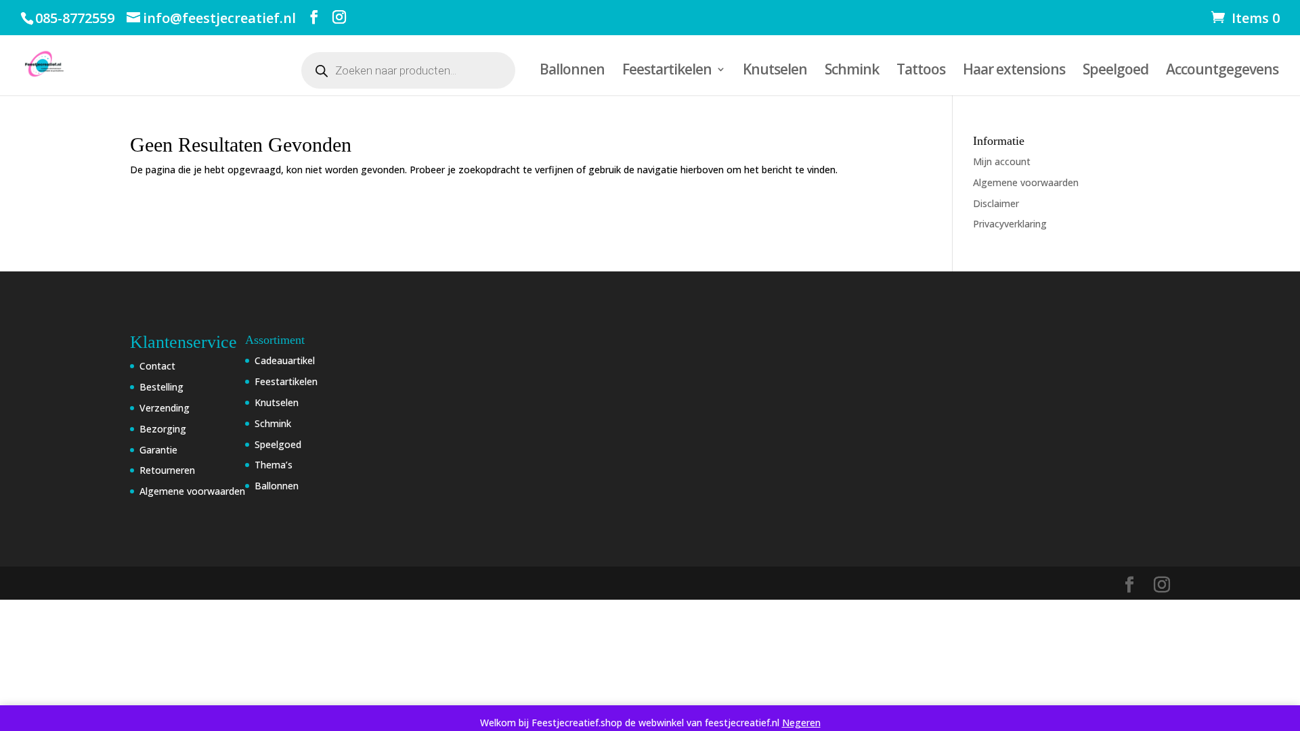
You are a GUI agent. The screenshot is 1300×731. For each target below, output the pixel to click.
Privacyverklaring (1010, 223)
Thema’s (273, 464)
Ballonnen (572, 71)
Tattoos (920, 71)
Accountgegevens (1222, 71)
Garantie (158, 449)
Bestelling (161, 386)
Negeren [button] (801, 722)
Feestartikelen (667, 71)
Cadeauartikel (285, 360)
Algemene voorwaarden (1026, 182)
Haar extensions (1014, 71)
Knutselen (775, 71)
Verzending (164, 407)
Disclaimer (996, 203)
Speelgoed (1115, 71)
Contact (157, 365)
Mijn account (1002, 161)
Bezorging (162, 428)
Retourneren (167, 470)
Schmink (852, 71)
